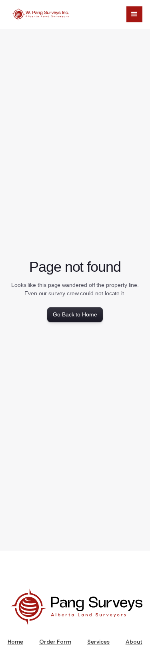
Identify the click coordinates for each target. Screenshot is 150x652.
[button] (134, 14)
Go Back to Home (75, 314)
